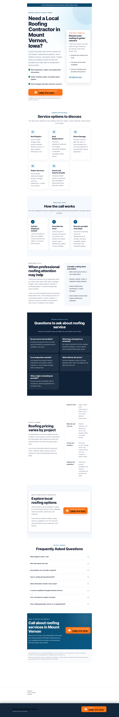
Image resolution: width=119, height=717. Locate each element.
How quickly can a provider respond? (43, 570)
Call (75, 77)
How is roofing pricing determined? (42, 577)
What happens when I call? (39, 557)
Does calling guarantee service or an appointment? (48, 604)
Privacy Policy (31, 692)
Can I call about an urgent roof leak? (42, 597)
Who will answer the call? (39, 563)
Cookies (29, 691)
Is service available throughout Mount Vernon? (46, 590)
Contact (29, 694)
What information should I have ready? (43, 584)
